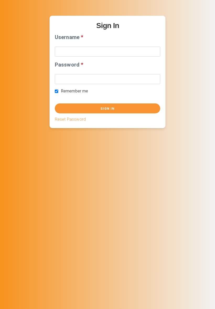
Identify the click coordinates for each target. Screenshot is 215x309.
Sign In (107, 109)
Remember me (74, 91)
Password (67, 65)
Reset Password (70, 119)
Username (67, 37)
